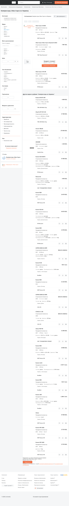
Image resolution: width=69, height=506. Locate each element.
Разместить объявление (49, 65)
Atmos (37, 412)
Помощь (3, 480)
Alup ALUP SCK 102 (41, 112)
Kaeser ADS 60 (39, 209)
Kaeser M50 (39, 380)
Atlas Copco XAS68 (41, 25)
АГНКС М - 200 (39, 311)
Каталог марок (21, 487)
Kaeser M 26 (39, 262)
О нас (3, 478)
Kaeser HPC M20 (40, 427)
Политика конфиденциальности (25, 480)
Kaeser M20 (39, 192)
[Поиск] (19, 2)
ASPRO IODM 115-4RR (41, 248)
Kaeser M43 (39, 279)
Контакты (4, 482)
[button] (62, 38)
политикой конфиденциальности (46, 463)
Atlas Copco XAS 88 (41, 71)
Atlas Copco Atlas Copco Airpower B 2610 (46, 42)
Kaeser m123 (39, 362)
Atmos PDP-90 (39, 328)
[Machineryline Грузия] (5, 2)
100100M (38, 142)
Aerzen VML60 (39, 128)
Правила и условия (22, 478)
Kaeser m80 (39, 394)
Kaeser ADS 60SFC (40, 156)
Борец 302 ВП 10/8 (40, 97)
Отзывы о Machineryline (23, 485)
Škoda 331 (38, 176)
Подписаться (27, 462)
